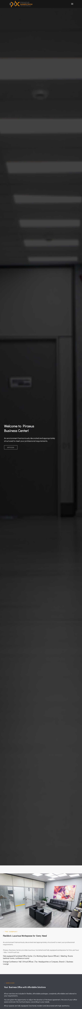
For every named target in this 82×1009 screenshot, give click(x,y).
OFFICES (10, 447)
